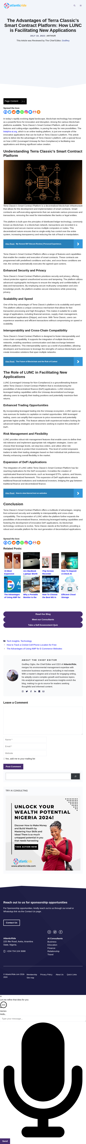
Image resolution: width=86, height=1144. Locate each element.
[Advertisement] (43, 61)
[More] (38, 112)
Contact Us (11, 922)
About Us (59, 975)
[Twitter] (9, 112)
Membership (32, 975)
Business (51, 942)
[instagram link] (49, 932)
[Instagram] (26, 112)
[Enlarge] (15, 672)
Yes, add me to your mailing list (20, 759)
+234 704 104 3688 (16, 951)
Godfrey (66, 40)
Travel (50, 954)
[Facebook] (5, 112)
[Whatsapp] (22, 112)
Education (52, 945)
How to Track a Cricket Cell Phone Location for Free (32, 645)
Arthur (51, 36)
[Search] (75, 776)
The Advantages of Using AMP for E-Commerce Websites (34, 648)
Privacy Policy (46, 975)
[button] (74, 5)
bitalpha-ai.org (10, 131)
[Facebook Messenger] (30, 112)
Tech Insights (13, 641)
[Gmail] (34, 112)
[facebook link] (60, 932)
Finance (51, 948)
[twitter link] (55, 932)
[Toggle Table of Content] (21, 101)
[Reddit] (14, 112)
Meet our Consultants (43, 619)
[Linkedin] (18, 112)
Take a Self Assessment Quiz (43, 625)
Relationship (53, 951)
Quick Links (72, 975)
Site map (30, 978)
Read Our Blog (43, 614)
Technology (26, 641)
